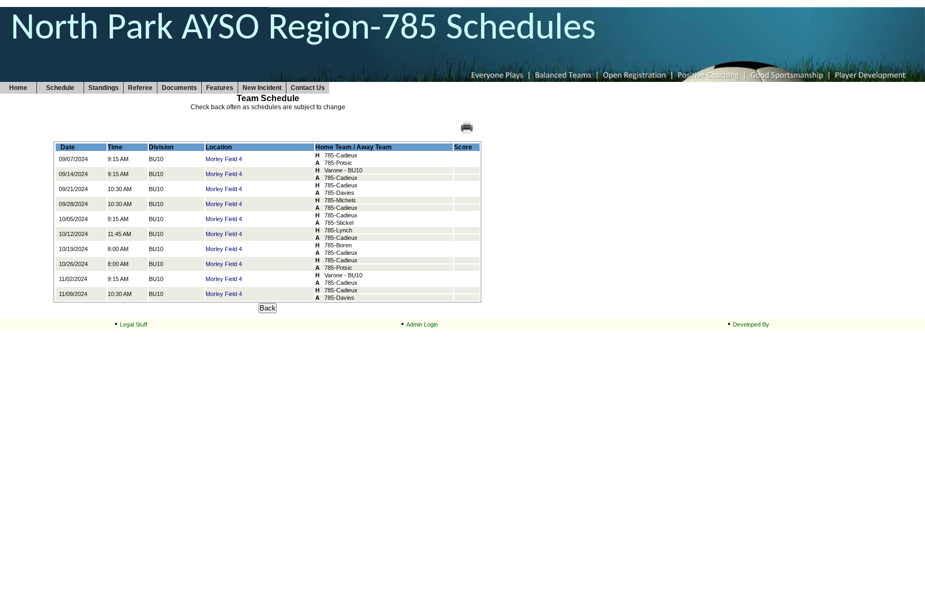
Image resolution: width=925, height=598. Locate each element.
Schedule (60, 88)
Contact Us (308, 88)
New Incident (262, 88)
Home (18, 88)
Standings (103, 88)
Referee (140, 88)
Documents (179, 88)
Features (219, 88)
